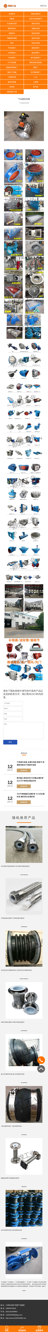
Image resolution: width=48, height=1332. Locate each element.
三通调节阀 (12, 77)
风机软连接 (36, 33)
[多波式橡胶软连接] (24, 1190)
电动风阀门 (36, 53)
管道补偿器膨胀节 (35, 19)
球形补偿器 (36, 43)
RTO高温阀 (12, 62)
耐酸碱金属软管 (24, 1186)
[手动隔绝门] (24, 1242)
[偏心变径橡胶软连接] (24, 1034)
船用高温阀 (12, 82)
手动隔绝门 (24, 1290)
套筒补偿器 (36, 23)
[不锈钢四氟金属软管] (24, 878)
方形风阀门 (12, 53)
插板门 (35, 67)
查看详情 (24, 770)
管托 (12, 43)
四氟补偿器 (36, 28)
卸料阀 (11, 87)
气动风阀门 (12, 58)
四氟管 (11, 19)
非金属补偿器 (12, 23)
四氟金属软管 (36, 14)
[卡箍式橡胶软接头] (24, 1086)
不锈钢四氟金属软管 (24, 926)
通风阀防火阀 (12, 92)
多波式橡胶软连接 (24, 1238)
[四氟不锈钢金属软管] (24, 982)
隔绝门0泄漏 (11, 72)
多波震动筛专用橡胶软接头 (24, 978)
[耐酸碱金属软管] (24, 1138)
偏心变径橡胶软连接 (24, 1082)
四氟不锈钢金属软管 (24, 1030)
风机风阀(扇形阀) (35, 62)
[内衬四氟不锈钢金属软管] (24, 826)
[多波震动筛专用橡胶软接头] (24, 930)
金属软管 (12, 14)
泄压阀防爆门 (36, 72)
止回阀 (35, 82)
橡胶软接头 (12, 28)
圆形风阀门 (36, 48)
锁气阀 (35, 87)
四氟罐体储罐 (12, 38)
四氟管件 (12, 33)
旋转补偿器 (36, 38)
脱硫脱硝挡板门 (12, 67)
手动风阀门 (12, 48)
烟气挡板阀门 (36, 58)
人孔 (35, 77)
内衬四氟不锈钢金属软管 (24, 874)
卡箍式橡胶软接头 (24, 1134)
